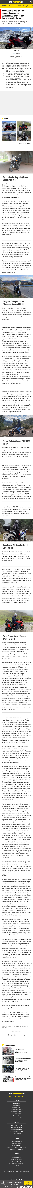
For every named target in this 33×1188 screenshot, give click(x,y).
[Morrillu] (14, 54)
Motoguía (4, 1026)
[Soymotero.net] (16, 1093)
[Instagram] (14, 1179)
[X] (3, 73)
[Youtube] (22, 1179)
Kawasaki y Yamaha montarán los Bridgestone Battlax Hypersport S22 (23, 1060)
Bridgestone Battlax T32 (11, 197)
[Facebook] (3, 71)
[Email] (3, 66)
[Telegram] (3, 68)
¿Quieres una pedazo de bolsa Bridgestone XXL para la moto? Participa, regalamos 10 (23, 1078)
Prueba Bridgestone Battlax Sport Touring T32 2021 (22, 1069)
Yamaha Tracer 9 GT (22, 665)
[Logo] (16, 2)
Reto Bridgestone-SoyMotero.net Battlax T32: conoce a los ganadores (22, 1051)
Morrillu (18, 54)
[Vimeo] (19, 1179)
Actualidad (4, 1027)
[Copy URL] (3, 75)
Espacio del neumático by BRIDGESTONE (18, 1026)
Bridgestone (18, 1031)
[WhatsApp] (3, 63)
